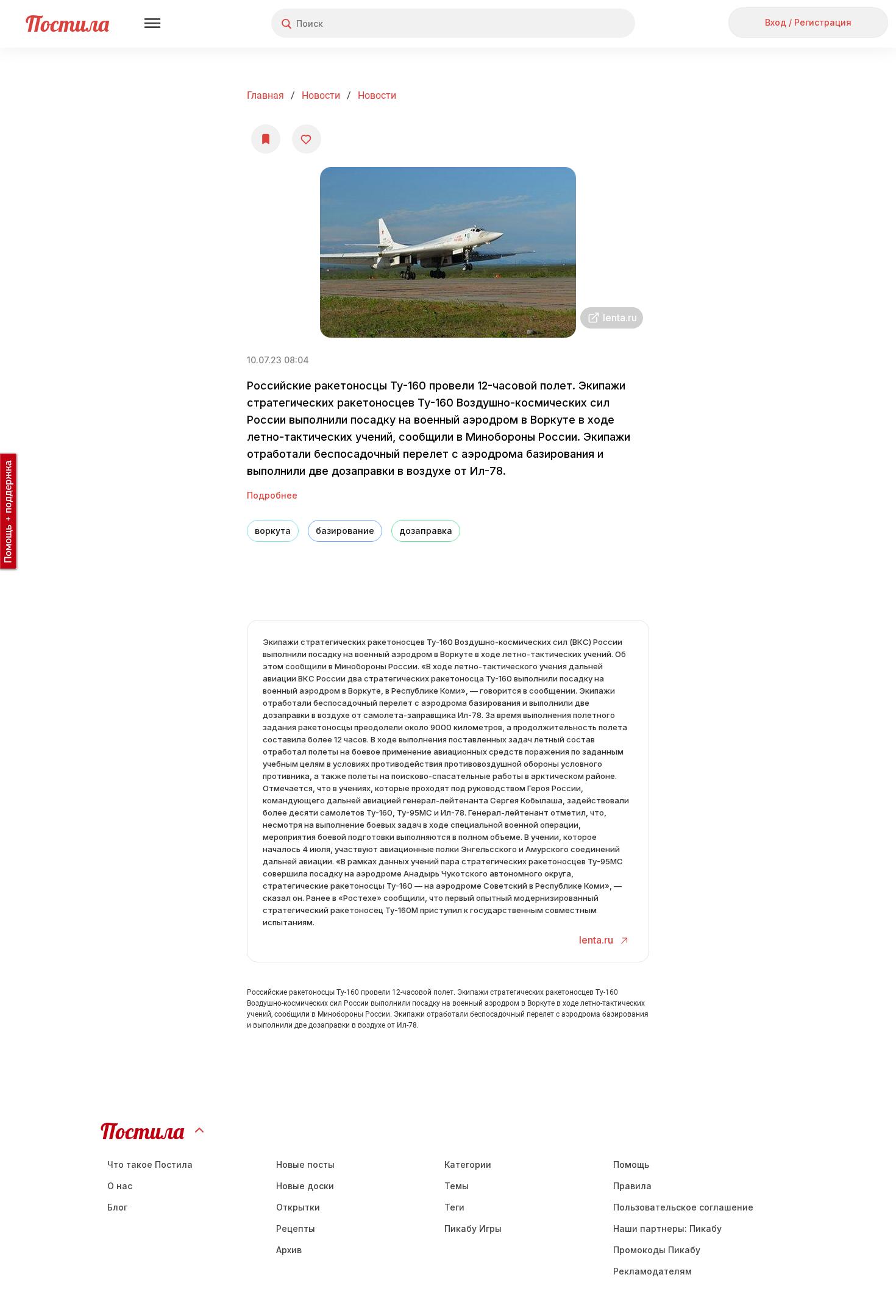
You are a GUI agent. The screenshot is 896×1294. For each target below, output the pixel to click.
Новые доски (305, 1186)
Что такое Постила (150, 1164)
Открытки (298, 1207)
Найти (580, 23)
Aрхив (289, 1250)
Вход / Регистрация (808, 22)
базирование (345, 530)
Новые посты (305, 1164)
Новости (321, 95)
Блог (117, 1207)
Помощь (631, 1164)
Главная (265, 95)
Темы (456, 1186)
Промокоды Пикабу (656, 1250)
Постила (67, 23)
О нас (119, 1186)
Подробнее (272, 495)
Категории (467, 1164)
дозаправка (425, 530)
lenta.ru (597, 940)
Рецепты (295, 1228)
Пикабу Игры (473, 1228)
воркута (273, 530)
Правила (632, 1186)
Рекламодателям (652, 1271)
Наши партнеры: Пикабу (667, 1228)
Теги (454, 1207)
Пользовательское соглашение (683, 1207)
